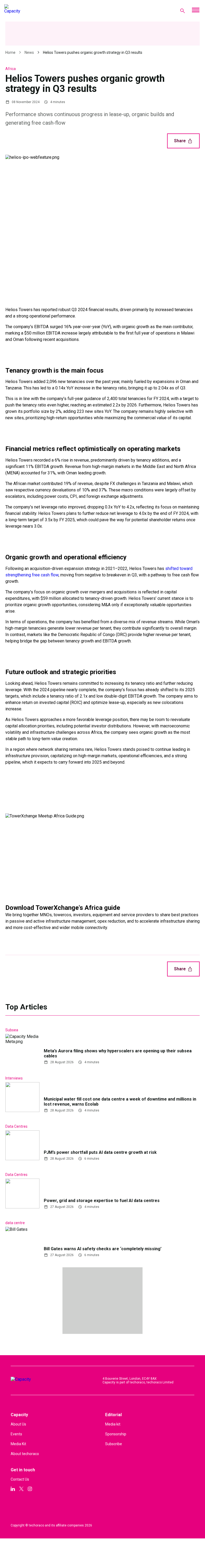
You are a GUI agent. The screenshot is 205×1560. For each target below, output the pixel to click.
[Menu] (195, 10)
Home (10, 52)
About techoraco (25, 1454)
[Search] (182, 10)
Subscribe (113, 1444)
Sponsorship (115, 1434)
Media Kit (18, 1444)
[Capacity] (25, 10)
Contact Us (20, 1479)
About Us (18, 1424)
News (29, 52)
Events (16, 1434)
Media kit (112, 1424)
